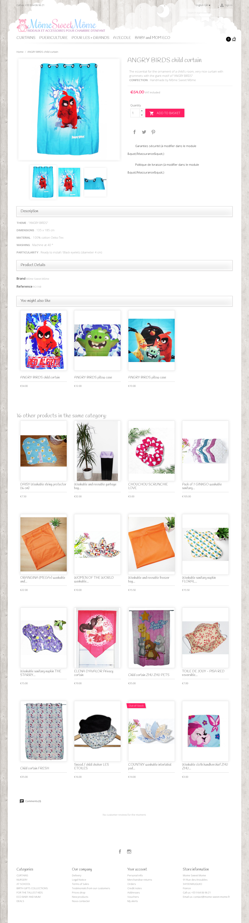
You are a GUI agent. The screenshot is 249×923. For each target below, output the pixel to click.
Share (135, 132)
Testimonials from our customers (91, 888)
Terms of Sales (80, 884)
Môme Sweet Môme (37, 278)
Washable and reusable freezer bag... (148, 580)
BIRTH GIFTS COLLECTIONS (32, 888)
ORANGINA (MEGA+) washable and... (42, 580)
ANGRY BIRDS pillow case (93, 377)
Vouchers (133, 896)
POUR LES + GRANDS (90, 37)
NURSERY (22, 879)
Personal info (135, 875)
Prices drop (78, 892)
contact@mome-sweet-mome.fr (211, 896)
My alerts (132, 901)
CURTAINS (26, 37)
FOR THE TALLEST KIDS (30, 892)
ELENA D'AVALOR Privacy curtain (93, 673)
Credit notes (134, 888)
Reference (24, 286)
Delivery (76, 875)
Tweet (144, 132)
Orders (131, 884)
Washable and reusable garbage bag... (95, 486)
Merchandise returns (139, 879)
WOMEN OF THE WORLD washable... (94, 580)
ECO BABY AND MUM (28, 896)
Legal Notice (79, 879)
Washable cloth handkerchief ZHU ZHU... (205, 767)
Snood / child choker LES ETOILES (91, 767)
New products (80, 896)
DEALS (20, 901)
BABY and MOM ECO (152, 37)
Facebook (120, 852)
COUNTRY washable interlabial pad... (149, 767)
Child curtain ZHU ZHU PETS (148, 675)
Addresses (133, 892)
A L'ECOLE (122, 37)
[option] (69, 109)
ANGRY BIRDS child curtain (40, 377)
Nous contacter (81, 901)
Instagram (129, 852)
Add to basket (164, 113)
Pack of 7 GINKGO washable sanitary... (202, 486)
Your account (137, 869)
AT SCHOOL (24, 884)
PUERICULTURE (53, 37)
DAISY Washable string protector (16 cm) (43, 486)
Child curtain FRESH (34, 768)
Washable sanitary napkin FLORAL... (199, 580)
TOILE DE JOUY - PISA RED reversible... (203, 673)
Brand (21, 278)
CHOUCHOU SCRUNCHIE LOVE (148, 486)
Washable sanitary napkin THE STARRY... (40, 673)
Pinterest (153, 132)
